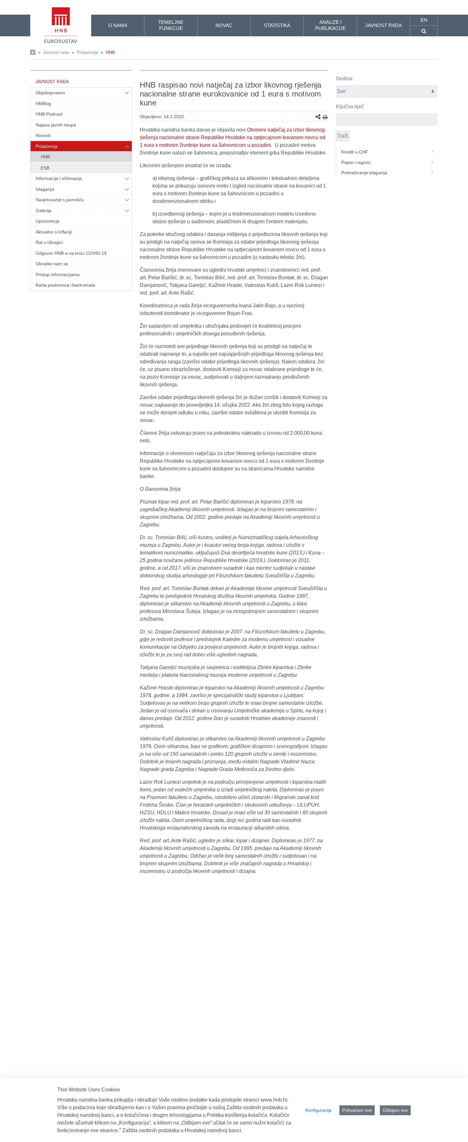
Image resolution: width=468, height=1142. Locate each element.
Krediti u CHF (354, 151)
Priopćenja (87, 52)
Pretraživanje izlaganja (364, 172)
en (424, 20)
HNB (110, 52)
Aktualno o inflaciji (54, 231)
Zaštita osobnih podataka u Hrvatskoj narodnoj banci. (182, 1130)
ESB (45, 167)
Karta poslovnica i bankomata (65, 285)
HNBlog (43, 103)
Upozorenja (47, 221)
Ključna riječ (350, 106)
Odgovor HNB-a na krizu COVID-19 (71, 253)
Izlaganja (45, 189)
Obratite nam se (52, 263)
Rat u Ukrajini (49, 242)
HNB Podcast (49, 114)
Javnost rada (56, 52)
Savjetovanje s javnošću (60, 199)
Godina (344, 78)
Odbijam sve (395, 1110)
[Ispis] (325, 117)
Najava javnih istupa (56, 124)
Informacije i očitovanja (59, 178)
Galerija (44, 210)
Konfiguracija (318, 1110)
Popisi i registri (356, 162)
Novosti (43, 135)
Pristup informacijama (58, 274)
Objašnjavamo (50, 92)
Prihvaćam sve (357, 1110)
